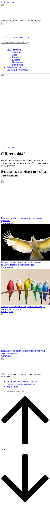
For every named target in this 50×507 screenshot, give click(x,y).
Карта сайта (12, 386)
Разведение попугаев (17, 67)
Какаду (15, 57)
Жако (14, 55)
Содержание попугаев (17, 70)
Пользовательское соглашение (21, 384)
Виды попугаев (14, 50)
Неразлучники (19, 62)
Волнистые (17, 65)
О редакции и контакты (18, 37)
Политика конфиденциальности (22, 381)
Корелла (16, 60)
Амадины (16, 52)
